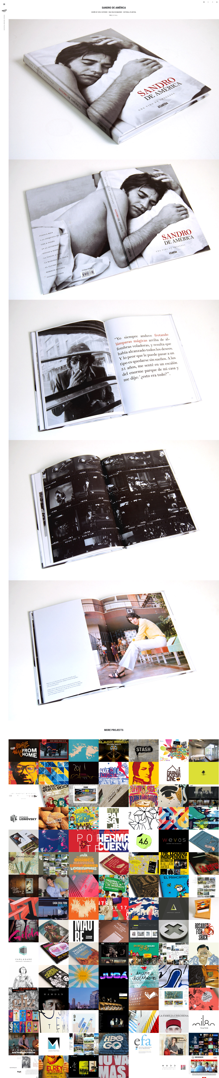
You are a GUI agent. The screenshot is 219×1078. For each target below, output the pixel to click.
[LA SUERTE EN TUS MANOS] (204, 863)
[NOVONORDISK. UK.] (84, 1021)
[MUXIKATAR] (144, 931)
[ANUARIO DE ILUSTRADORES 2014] (204, 999)
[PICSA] (84, 976)
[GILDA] (24, 931)
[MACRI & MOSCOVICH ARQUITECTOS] (54, 1044)
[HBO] (114, 1044)
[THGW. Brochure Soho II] (204, 976)
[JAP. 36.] (24, 841)
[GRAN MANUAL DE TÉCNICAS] (54, 886)
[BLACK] (54, 908)
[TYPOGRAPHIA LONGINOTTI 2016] (84, 886)
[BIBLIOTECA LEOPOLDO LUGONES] (144, 1021)
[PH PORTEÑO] (84, 840)
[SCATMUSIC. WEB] (204, 796)
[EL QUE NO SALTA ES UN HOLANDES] (84, 908)
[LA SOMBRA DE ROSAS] (144, 773)
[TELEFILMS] (174, 863)
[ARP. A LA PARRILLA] (24, 1044)
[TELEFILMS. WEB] (84, 1066)
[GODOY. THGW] (24, 1021)
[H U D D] (174, 1066)
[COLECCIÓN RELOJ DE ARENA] (84, 750)
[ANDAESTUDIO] (4, 13)
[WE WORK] (174, 976)
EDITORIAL (115, 15)
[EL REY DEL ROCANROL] (54, 1066)
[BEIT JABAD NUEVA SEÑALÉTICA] (24, 750)
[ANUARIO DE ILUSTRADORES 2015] (54, 841)
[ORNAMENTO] (54, 931)
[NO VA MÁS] (114, 1066)
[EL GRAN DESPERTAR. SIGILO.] (54, 976)
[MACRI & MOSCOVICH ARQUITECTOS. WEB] (84, 1044)
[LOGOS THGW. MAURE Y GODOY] (84, 931)
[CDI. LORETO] (24, 1066)
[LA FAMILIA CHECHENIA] (174, 1021)
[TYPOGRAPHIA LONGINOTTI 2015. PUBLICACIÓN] (114, 931)
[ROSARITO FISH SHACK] (204, 931)
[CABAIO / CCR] (24, 773)
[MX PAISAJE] (114, 818)
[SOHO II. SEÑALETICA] (174, 931)
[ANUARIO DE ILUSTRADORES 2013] (144, 976)
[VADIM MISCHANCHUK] (204, 1066)
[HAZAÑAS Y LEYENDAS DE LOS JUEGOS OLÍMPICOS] (84, 818)
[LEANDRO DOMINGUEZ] (144, 863)
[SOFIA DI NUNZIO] (114, 1021)
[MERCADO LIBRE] (114, 750)
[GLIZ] (24, 999)
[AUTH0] (174, 818)
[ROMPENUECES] (54, 818)
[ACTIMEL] (84, 863)
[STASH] (144, 750)
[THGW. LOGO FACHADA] (114, 796)
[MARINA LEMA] (144, 841)
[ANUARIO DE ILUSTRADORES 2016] (144, 886)
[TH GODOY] (24, 908)
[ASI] (114, 953)
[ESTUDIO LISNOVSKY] (24, 818)
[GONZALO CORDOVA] (204, 1044)
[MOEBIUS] (114, 773)
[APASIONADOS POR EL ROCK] (54, 796)
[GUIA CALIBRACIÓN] (114, 999)
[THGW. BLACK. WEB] (84, 999)
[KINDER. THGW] (144, 908)
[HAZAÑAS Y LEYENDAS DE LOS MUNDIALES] (114, 886)
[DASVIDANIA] (24, 863)
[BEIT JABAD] (144, 999)
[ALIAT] (24, 976)
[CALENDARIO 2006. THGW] (204, 908)
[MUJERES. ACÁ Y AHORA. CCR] (174, 795)
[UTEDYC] (54, 773)
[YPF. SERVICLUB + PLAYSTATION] (114, 976)
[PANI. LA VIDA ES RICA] (144, 796)
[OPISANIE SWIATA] (204, 841)
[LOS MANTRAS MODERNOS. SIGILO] (24, 796)
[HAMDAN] (54, 999)
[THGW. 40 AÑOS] (174, 953)
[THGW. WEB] (204, 750)
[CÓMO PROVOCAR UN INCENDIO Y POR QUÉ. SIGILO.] (114, 863)
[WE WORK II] (144, 818)
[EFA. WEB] (174, 999)
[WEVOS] (174, 841)
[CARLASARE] (24, 953)
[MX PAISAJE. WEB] (54, 863)
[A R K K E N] (174, 908)
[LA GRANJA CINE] (174, 773)
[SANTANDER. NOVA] (114, 908)
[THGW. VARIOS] (84, 773)
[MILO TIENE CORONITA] (54, 953)
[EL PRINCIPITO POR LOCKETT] (174, 886)
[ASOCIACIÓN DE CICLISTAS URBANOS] (144, 953)
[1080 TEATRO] (204, 1021)
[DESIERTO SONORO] (84, 953)
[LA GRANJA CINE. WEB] (54, 750)
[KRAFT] (174, 750)
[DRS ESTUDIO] (204, 886)
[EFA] (144, 1044)
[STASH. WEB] (84, 795)
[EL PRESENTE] (204, 773)
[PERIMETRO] (174, 1044)
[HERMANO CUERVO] (114, 841)
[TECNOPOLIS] (204, 818)
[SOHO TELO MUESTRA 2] (24, 886)
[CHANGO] (204, 953)
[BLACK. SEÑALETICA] (54, 1021)
